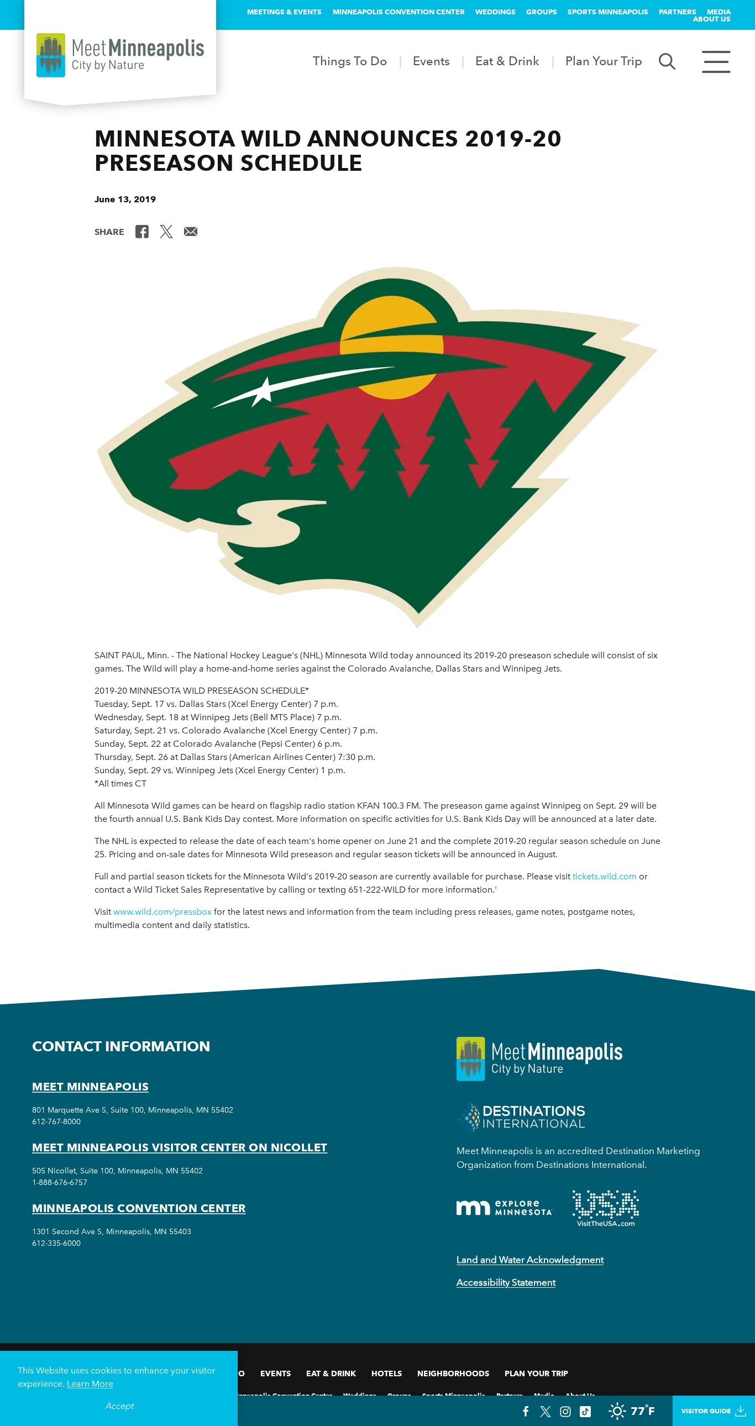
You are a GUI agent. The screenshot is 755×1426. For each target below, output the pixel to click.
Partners (677, 11)
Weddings (495, 11)
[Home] (120, 55)
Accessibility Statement (506, 1282)
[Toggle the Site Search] (667, 60)
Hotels (386, 1373)
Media (719, 11)
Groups (541, 11)
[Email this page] (190, 231)
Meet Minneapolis (90, 1086)
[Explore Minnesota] (505, 1207)
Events (431, 61)
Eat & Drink (507, 61)
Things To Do (350, 61)
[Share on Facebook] (142, 231)
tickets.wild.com (605, 876)
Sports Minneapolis (608, 11)
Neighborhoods (453, 1373)
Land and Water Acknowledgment (530, 1259)
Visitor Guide (706, 1411)
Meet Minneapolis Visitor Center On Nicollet (180, 1147)
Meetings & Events (284, 11)
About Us (712, 18)
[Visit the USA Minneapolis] (606, 1208)
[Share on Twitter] (166, 231)
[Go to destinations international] (521, 1116)
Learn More (90, 1383)
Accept (119, 1406)
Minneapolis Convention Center (399, 11)
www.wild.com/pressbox (162, 911)
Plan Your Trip (603, 61)
